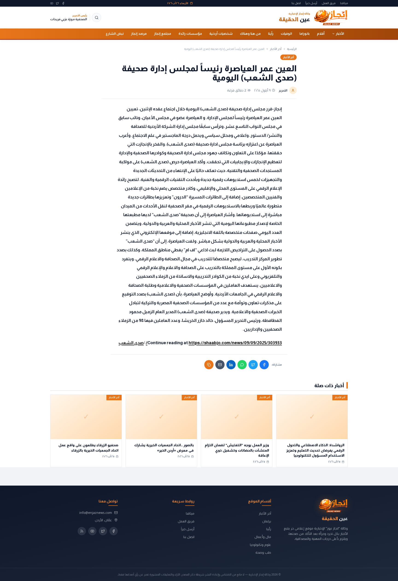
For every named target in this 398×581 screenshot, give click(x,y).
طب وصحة (263, 552)
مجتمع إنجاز (162, 33)
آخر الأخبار (275, 49)
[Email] (220, 364)
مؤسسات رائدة (190, 33)
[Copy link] (209, 364)
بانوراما (304, 33)
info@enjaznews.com (95, 512)
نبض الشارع (115, 33)
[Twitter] (57, 3)
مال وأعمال (263, 537)
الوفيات (286, 33)
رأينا (270, 33)
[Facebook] (63, 3)
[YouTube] (51, 3)
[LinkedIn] (231, 364)
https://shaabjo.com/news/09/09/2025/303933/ (214, 342)
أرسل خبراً (311, 3)
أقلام (321, 33)
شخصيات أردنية (221, 33)
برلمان (266, 521)
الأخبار (340, 33)
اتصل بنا (296, 3)
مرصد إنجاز (139, 33)
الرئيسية (292, 49)
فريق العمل (329, 3)
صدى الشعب (131, 342)
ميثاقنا (344, 3)
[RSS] (82, 531)
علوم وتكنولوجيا (260, 544)
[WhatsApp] (242, 364)
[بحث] (96, 17)
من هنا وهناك (250, 33)
